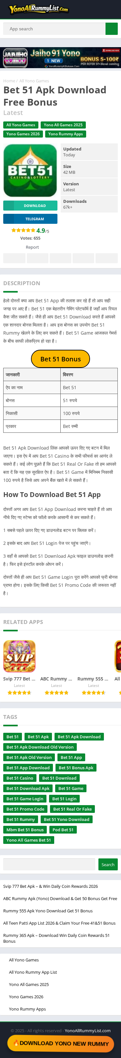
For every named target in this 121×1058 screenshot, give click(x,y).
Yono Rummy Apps (65, 134)
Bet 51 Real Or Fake (72, 809)
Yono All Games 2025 (63, 125)
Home (9, 81)
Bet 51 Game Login (24, 799)
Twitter (37, 258)
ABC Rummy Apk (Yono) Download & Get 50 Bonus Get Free (60, 898)
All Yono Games (34, 81)
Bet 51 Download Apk (27, 788)
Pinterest (60, 258)
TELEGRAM (34, 218)
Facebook (14, 258)
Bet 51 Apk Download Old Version (40, 747)
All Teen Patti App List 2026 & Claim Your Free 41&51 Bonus (59, 923)
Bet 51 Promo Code (25, 809)
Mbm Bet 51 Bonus (25, 830)
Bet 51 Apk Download (79, 737)
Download (35, 205)
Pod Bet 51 (63, 830)
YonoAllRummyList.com (88, 1030)
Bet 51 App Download (28, 768)
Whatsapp (107, 258)
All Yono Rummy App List (33, 972)
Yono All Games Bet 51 (28, 840)
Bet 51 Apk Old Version (29, 757)
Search (108, 864)
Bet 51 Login (64, 799)
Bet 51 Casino (19, 778)
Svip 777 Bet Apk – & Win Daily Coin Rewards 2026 (50, 886)
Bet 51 (12, 737)
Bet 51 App (71, 757)
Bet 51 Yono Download (66, 819)
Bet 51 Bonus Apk (76, 768)
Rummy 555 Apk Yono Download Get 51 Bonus (48, 911)
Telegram (83, 258)
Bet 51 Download (59, 778)
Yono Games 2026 (23, 134)
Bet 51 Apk (38, 737)
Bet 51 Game (70, 788)
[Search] (112, 29)
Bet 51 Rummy (20, 819)
